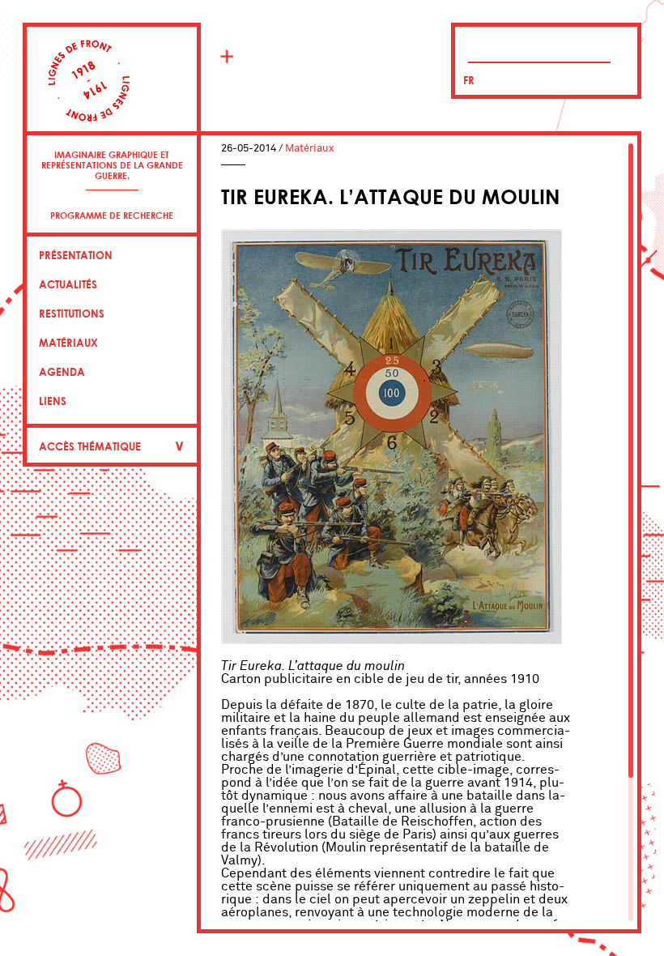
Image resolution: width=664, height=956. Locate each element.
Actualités (68, 284)
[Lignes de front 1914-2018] (112, 91)
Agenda (62, 371)
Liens (52, 401)
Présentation (76, 255)
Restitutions (71, 313)
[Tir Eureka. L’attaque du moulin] (391, 640)
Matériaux (68, 342)
